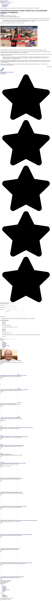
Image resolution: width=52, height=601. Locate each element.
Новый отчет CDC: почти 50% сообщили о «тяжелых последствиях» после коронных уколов (16, 427)
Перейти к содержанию (4, 0)
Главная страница (5, 4)
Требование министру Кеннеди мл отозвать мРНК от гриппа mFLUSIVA (13, 463)
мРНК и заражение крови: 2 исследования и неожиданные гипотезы (12, 445)
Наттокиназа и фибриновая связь (6, 454)
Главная (3, 594)
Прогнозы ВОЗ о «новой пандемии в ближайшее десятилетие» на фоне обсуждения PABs (16, 534)
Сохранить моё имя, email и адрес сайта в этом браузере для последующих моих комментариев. (18, 318)
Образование (4, 343)
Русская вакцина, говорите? (5, 361)
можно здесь (11, 16)
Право (3, 347)
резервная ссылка (16, 16)
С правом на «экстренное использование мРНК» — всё (10, 548)
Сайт (1, 309)
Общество (4, 344)
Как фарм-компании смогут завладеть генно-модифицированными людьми (13, 375)
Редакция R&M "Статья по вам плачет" (7, 72)
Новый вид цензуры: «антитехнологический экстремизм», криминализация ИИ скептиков (16, 562)
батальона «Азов (13, 60)
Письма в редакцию (5, 345)
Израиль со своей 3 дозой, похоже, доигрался (8, 403)
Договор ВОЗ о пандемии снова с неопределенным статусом (11, 492)
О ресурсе (4, 342)
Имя (1, 305)
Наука (3, 341)
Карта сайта (4, 6)
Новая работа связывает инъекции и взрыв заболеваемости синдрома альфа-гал (14, 436)
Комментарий (2, 316)
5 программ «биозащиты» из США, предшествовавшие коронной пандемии (13, 506)
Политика (2, 14)
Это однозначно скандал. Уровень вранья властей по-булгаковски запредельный (14, 389)
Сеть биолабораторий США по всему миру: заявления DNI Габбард (12, 576)
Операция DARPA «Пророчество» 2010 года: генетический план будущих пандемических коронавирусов (18, 520)
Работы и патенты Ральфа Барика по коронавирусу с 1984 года (11, 478)
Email (1, 307)
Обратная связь (5, 5)
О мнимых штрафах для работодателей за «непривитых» (10, 417)
